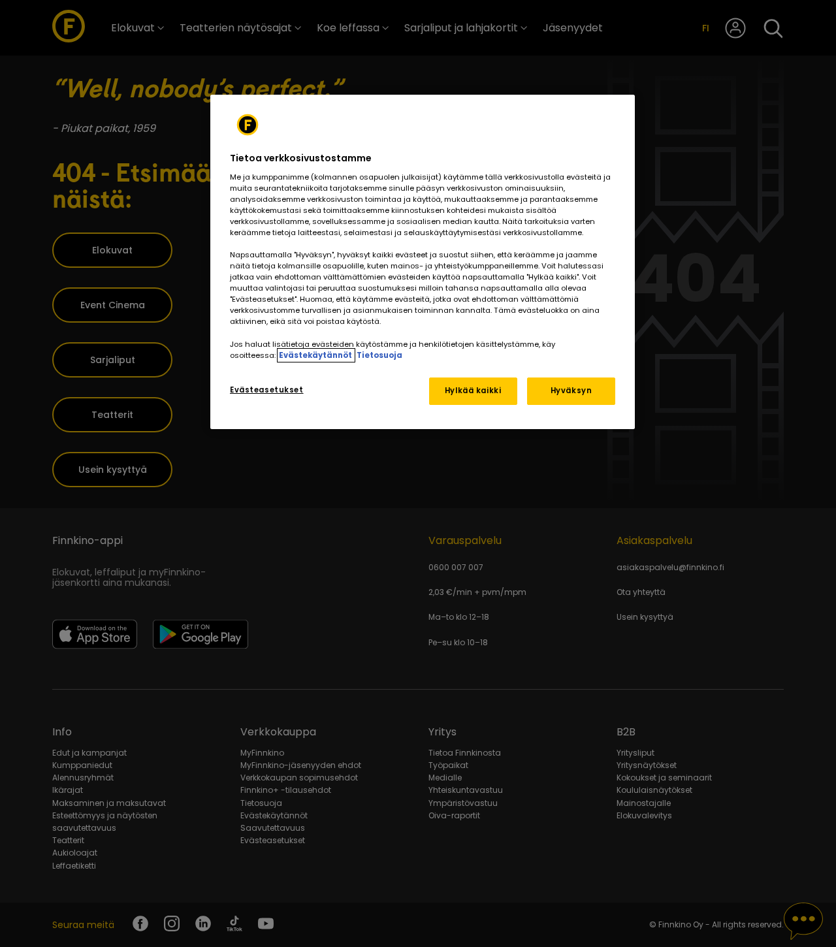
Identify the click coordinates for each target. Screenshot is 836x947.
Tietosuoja (379, 355)
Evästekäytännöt (316, 355)
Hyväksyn (571, 390)
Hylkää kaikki (473, 390)
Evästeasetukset (267, 390)
